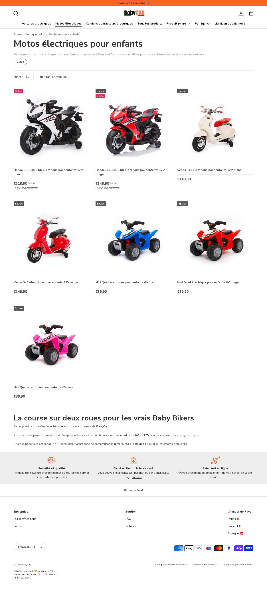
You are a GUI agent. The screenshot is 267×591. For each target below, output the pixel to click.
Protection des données (205, 564)
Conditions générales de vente (238, 564)
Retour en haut (133, 490)
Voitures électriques (36, 24)
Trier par (44, 77)
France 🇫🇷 (234, 526)
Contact (19, 526)
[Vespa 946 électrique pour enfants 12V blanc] (215, 127)
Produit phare (176, 24)
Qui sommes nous (25, 519)
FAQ (128, 519)
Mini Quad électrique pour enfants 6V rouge (208, 282)
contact (136, 477)
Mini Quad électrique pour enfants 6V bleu (125, 282)
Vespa (20, 62)
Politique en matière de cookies (171, 564)
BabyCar (26, 564)
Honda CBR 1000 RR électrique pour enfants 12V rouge (130, 172)
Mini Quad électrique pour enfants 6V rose (43, 387)
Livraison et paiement (230, 24)
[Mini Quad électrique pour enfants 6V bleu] (134, 239)
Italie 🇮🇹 (233, 519)
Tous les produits (149, 24)
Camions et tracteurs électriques (109, 24)
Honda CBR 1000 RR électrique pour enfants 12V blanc (48, 172)
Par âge (200, 24)
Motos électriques (68, 24)
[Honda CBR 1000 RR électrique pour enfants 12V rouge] (134, 127)
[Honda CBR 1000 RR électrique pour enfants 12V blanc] (52, 127)
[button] (251, 13)
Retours (130, 526)
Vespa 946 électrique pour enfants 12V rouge (46, 282)
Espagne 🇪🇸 (235, 533)
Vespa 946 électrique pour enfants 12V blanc (209, 170)
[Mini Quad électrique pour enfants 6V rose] (52, 344)
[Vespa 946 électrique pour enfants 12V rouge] (52, 239)
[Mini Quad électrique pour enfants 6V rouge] (215, 239)
